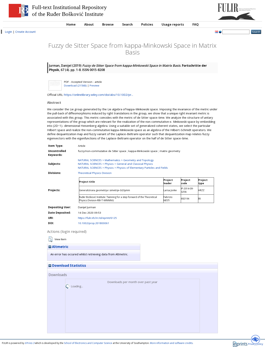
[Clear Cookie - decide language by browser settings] (220, 32)
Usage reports (173, 24)
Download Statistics (68, 265)
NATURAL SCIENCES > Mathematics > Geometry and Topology (116, 160)
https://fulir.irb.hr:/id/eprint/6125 (97, 218)
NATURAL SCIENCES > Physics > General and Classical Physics (115, 164)
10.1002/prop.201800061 (93, 223)
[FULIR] (227, 10)
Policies (147, 24)
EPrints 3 (29, 343)
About (89, 24)
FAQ (195, 24)
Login (8, 32)
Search (127, 24)
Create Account (25, 32)
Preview (94, 85)
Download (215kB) (75, 85)
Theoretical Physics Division (95, 173)
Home (71, 24)
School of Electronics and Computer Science (88, 343)
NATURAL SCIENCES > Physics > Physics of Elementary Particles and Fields (123, 167)
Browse (108, 24)
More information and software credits (171, 343)
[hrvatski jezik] (216, 32)
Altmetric (59, 246)
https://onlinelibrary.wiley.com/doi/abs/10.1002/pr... (98, 95)
